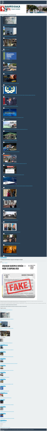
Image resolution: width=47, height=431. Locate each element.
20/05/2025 (8, 245)
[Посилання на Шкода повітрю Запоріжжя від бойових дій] (9, 23)
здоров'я (4, 257)
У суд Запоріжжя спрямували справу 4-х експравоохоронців (11, 243)
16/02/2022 (8, 222)
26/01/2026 (8, 153)
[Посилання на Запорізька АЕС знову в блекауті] (1, 375)
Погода (1, 421)
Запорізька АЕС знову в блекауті (4, 377)
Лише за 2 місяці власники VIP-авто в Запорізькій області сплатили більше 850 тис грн (15, 129)
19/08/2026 (3, 392)
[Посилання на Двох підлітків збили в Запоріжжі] (9, 70)
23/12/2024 (8, 97)
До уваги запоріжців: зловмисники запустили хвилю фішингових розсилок (13, 174)
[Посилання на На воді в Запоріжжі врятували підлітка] (1, 396)
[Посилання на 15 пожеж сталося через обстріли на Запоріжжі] (1, 403)
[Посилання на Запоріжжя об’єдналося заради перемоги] (9, 196)
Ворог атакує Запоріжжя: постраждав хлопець (9, 47)
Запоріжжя (1, 257)
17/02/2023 (8, 119)
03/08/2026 (8, 165)
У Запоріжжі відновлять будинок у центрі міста (6, 370)
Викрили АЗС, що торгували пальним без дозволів (10, 140)
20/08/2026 (3, 378)
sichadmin (6, 222)
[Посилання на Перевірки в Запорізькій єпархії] (9, 59)
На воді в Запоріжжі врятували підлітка (5, 397)
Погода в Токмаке (8, 427)
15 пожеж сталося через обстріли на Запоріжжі (7, 404)
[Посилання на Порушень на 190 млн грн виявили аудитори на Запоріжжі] (9, 150)
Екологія (3, 345)
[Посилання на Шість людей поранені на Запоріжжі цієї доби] (1, 382)
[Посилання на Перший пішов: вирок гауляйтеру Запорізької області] (9, 104)
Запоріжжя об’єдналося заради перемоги (9, 197)
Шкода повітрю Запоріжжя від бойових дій (9, 25)
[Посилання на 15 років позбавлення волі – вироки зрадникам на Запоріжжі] (9, 230)
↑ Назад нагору (2, 430)
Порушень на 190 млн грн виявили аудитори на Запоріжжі (11, 151)
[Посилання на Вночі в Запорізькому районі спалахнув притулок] (9, 252)
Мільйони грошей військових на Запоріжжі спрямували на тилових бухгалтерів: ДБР (15, 163)
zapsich (5, 27)
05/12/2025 (8, 234)
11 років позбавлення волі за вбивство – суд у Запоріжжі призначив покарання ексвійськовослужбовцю (18, 185)
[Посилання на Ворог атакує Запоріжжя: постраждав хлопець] (1, 355)
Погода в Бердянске (2, 427)
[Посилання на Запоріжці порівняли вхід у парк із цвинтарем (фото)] (9, 218)
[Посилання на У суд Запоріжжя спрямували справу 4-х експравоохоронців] (9, 241)
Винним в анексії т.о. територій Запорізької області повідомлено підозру (13, 117)
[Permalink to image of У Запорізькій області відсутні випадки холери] (18, 299)
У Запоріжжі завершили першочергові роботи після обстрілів (8, 363)
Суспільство (6, 393)
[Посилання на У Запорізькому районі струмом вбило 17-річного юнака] (9, 81)
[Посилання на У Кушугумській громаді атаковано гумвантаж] (9, 34)
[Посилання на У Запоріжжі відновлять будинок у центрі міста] (1, 368)
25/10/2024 (8, 256)
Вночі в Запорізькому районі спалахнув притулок (10, 254)
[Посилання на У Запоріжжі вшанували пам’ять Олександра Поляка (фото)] (9, 207)
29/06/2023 (8, 108)
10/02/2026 (8, 142)
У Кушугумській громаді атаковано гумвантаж (9, 36)
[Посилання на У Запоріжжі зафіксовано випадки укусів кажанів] (1, 416)
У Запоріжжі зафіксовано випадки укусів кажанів (7, 418)
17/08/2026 (8, 85)
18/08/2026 (8, 74)
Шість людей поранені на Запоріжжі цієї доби (6, 384)
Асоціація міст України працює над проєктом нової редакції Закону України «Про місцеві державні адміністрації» (19, 95)
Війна (1, 345)
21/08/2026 (8, 27)
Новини (6, 257)
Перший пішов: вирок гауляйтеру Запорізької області (10, 106)
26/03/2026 (8, 131)
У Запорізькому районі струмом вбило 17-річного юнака (11, 83)
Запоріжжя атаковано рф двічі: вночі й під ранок (7, 411)
